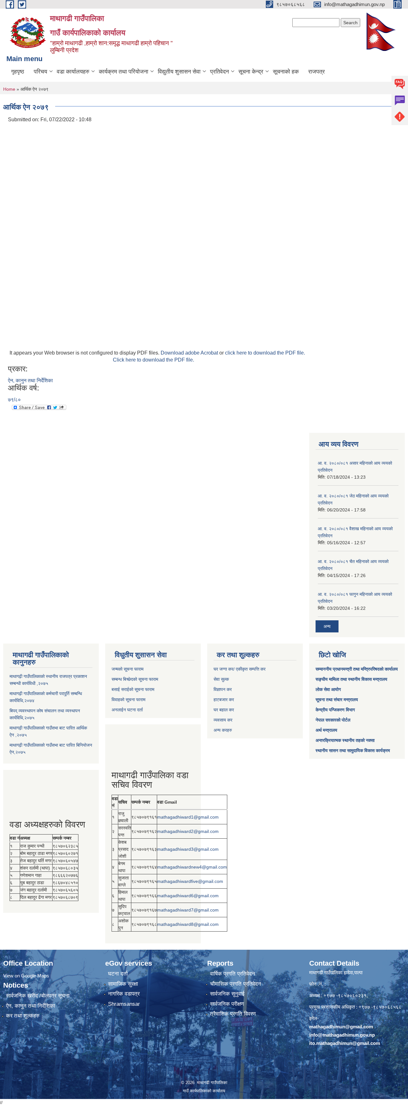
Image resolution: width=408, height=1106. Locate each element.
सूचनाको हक (286, 71)
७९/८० (14, 399)
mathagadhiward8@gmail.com (188, 924)
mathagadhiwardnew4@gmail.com (192, 867)
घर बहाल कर (224, 709)
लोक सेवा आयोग (328, 689)
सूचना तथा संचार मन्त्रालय (337, 699)
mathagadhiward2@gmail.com (188, 831)
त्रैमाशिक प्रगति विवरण (233, 1014)
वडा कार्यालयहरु (73, 71)
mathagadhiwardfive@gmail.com (190, 881)
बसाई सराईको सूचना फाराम (133, 689)
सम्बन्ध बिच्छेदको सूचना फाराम (135, 679)
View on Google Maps (26, 975)
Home (9, 89)
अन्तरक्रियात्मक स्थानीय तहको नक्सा (345, 740)
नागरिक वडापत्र (124, 994)
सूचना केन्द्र (250, 71)
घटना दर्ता (118, 974)
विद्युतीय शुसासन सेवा (179, 71)
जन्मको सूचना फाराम (127, 669)
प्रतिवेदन (219, 71)
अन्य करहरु (223, 730)
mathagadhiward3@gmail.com (188, 849)
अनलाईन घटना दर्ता (127, 709)
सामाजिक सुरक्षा (123, 984)
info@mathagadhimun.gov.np (342, 1035)
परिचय (40, 71)
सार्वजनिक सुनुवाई (227, 994)
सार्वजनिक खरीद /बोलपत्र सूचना (37, 996)
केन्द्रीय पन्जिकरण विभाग (335, 709)
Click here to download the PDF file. (153, 360)
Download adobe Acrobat (190, 353)
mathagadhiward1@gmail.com (188, 817)
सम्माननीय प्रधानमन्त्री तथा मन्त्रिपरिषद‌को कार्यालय (357, 669)
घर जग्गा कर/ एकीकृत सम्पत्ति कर (240, 669)
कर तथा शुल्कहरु (23, 1016)
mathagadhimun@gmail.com (341, 1026)
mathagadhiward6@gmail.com (188, 895)
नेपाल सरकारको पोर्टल (333, 719)
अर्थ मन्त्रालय (326, 730)
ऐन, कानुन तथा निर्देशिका (30, 380)
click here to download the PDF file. (265, 353)
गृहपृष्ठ (17, 71)
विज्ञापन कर (223, 689)
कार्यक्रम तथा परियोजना (123, 71)
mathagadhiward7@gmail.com (188, 909)
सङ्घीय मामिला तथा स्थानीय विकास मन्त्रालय (351, 679)
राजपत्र (316, 71)
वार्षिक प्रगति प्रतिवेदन (232, 974)
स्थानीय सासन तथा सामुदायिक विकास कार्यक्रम (353, 750)
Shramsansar (124, 1004)
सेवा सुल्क (221, 679)
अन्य (327, 626)
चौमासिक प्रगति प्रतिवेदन (235, 984)
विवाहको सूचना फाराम (128, 699)
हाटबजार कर (224, 699)
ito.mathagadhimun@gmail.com (344, 1043)
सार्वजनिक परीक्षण (227, 1004)
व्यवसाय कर (223, 719)
